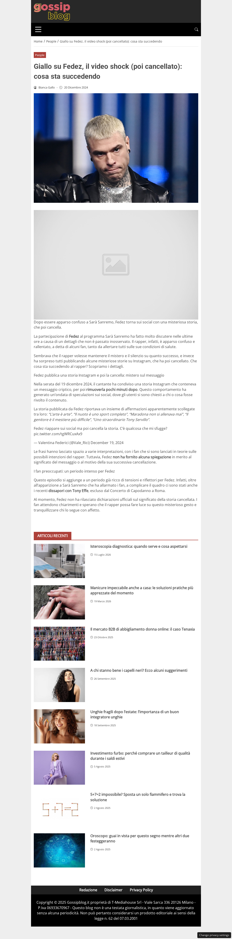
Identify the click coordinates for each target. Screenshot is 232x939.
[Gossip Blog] (52, 11)
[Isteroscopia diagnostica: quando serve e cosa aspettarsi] (59, 561)
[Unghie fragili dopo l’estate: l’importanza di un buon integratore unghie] (59, 726)
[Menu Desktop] (38, 29)
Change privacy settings (214, 935)
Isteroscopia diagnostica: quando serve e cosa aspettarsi (138, 546)
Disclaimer (113, 889)
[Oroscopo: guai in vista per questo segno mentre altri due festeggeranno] (59, 850)
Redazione (88, 889)
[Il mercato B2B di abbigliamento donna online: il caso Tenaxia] (59, 644)
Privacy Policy (141, 889)
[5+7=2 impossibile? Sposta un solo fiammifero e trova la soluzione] (59, 809)
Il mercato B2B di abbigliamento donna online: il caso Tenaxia (142, 629)
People (39, 55)
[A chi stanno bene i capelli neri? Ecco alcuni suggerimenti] (59, 685)
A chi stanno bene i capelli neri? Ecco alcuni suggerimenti (138, 670)
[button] (196, 29)
